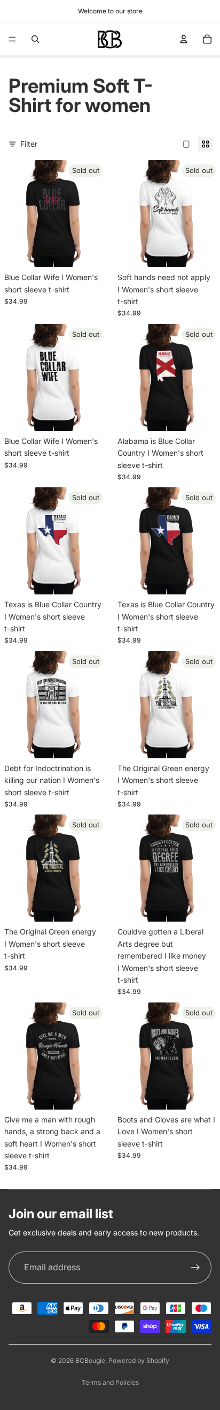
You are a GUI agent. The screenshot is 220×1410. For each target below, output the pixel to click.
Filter (28, 143)
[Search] (35, 39)
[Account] (183, 39)
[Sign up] (195, 1267)
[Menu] (12, 39)
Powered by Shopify (138, 1360)
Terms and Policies (110, 1382)
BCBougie (90, 1360)
